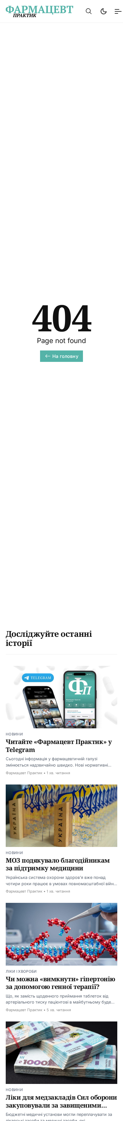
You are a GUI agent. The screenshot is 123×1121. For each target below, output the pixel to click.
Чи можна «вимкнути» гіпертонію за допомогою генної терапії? (60, 982)
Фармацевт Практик (24, 773)
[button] (88, 11)
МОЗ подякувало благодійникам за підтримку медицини (58, 864)
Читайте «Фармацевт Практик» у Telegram (59, 745)
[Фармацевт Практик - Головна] (39, 11)
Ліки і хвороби (21, 971)
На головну (65, 356)
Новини (14, 734)
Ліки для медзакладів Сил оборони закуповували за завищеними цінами (61, 1105)
